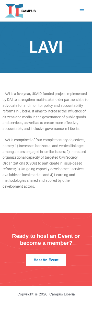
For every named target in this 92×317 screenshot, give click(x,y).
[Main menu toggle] (82, 10)
